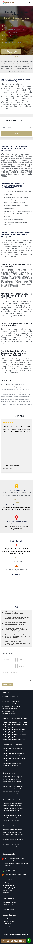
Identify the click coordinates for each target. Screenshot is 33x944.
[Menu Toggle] (29, 3)
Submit (16, 133)
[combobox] (24, 666)
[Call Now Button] (29, 940)
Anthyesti (6, 384)
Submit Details (7, 684)
